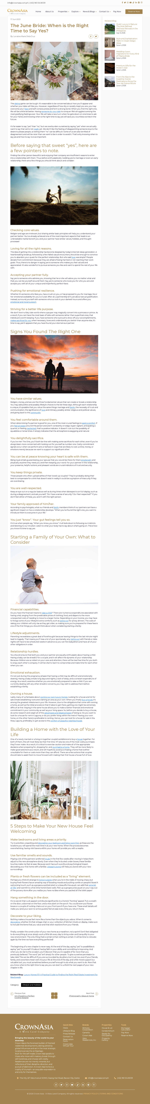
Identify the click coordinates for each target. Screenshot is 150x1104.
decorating (15, 922)
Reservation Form (68, 1040)
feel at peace (20, 426)
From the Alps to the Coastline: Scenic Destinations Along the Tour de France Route (126, 80)
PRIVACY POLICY (90, 1094)
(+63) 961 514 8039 (37, 3)
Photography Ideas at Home (81, 996)
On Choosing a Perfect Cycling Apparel (24, 997)
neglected (31, 428)
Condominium (108, 1031)
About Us (49, 12)
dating (17, 104)
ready (36, 129)
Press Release (69, 1034)
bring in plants (45, 880)
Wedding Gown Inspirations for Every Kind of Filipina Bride (127, 54)
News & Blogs (89, 12)
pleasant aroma (54, 867)
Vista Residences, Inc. (89, 1039)
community (36, 413)
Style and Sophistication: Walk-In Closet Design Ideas (126, 41)
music (47, 859)
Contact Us (104, 12)
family (72, 407)
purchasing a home (61, 747)
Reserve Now (134, 12)
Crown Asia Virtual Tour (68, 1045)
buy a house (87, 700)
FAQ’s (65, 1028)
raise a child (47, 613)
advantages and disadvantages (57, 713)
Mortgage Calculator (125, 1029)
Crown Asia (87, 1035)
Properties (62, 12)
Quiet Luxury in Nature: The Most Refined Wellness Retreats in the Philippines (127, 27)
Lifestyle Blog (69, 1031)
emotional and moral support (23, 302)
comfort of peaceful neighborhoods (66, 721)
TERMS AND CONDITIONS (111, 1094)
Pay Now (117, 12)
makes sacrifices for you (20, 320)
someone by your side (51, 111)
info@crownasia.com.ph (17, 3)
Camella (86, 1033)
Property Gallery (106, 1039)
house (80, 739)
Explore (75, 12)
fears (26, 109)
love (73, 257)
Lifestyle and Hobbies (31, 985)
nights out (75, 639)
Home (38, 12)
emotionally (86, 460)
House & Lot (107, 1028)
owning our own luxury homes (54, 697)
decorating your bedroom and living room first (58, 843)
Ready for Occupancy (107, 1034)
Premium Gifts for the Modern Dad (126, 67)
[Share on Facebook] (91, 36)
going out (64, 621)
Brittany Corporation (87, 1029)
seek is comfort (88, 423)
